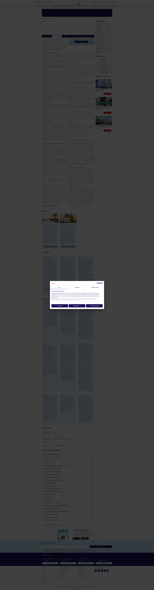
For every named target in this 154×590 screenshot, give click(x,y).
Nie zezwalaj (59, 305)
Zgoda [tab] (59, 287)
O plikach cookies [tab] (95, 287)
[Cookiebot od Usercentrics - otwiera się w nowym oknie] (97, 283)
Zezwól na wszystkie (94, 305)
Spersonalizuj (76, 305)
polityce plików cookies (80, 301)
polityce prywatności (92, 301)
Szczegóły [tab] (77, 287)
